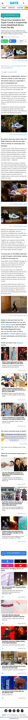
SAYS (25, 443)
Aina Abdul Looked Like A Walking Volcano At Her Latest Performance (13, 642)
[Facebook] (6, 710)
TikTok (12, 66)
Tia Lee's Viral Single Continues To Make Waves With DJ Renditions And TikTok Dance (13, 474)
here (2, 449)
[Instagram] (14, 710)
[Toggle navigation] (2, 3)
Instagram (9, 66)
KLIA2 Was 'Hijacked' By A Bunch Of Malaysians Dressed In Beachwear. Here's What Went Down (12, 503)
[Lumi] (22, 710)
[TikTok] (18, 710)
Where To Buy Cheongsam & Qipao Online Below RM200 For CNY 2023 (12, 362)
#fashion (20, 343)
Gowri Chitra (7, 36)
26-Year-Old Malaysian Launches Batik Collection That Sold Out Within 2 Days (13, 418)
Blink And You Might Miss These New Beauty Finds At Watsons (14, 587)
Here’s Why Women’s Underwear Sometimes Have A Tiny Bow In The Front (13, 615)
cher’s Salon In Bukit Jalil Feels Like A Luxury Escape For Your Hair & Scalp (13, 667)
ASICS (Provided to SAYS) (22, 60)
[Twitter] (10, 710)
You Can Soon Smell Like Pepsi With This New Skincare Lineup (13, 691)
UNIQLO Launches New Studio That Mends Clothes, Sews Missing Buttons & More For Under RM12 (14, 390)
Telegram (19, 66)
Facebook (12, 334)
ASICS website (6, 325)
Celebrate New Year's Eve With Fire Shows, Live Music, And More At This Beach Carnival (12, 533)
